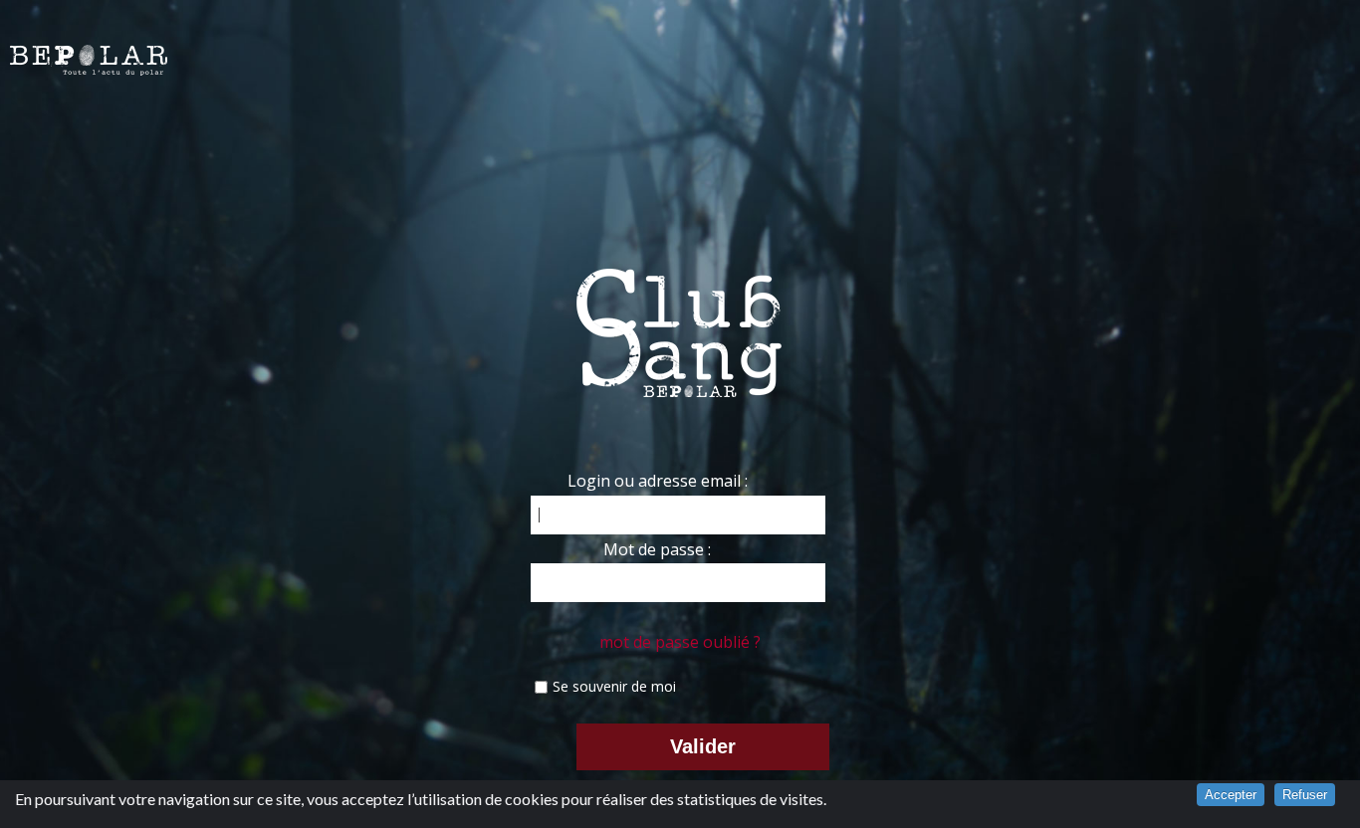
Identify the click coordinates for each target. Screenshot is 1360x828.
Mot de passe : (657, 549)
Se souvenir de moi (614, 686)
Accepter (1230, 794)
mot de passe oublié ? (680, 642)
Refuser (1304, 794)
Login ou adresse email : (657, 481)
